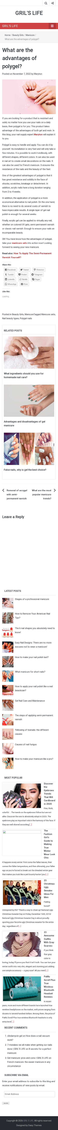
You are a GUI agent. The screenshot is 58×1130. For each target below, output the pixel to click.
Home (7, 35)
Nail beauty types (10, 318)
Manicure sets (48, 314)
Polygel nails (26, 318)
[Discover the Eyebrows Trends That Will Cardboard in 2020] (23, 795)
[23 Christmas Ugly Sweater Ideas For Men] (23, 892)
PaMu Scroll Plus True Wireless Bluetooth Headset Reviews (49, 986)
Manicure (30, 35)
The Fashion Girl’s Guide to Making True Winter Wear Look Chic (49, 844)
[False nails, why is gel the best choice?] (29, 448)
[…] (30, 824)
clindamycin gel (14, 1036)
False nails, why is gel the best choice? (25, 469)
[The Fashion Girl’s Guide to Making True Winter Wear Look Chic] (23, 842)
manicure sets (19, 243)
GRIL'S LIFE (29, 13)
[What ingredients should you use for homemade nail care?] (29, 352)
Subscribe (6, 1103)
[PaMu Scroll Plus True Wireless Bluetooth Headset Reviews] (23, 988)
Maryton (38, 74)
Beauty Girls (18, 35)
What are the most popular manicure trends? (41, 494)
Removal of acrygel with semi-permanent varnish (17, 494)
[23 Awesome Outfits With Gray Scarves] (23, 944)
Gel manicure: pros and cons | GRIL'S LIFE (27, 1058)
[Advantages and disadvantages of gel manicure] (29, 400)
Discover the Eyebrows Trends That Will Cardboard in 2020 (49, 793)
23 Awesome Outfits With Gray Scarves (49, 939)
